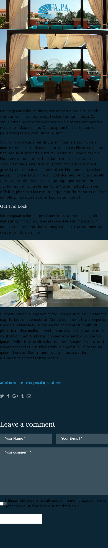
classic (10, 383)
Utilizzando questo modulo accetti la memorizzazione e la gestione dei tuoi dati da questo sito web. (56, 503)
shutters (54, 383)
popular (39, 383)
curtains (25, 383)
